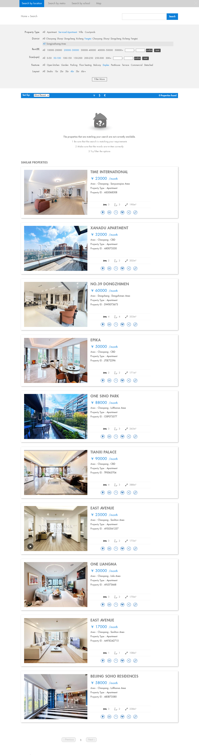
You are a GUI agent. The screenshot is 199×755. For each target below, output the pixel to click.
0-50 (49, 58)
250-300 (99, 58)
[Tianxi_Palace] (103, 493)
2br (61, 71)
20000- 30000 (71, 50)
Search (33, 16)
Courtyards (90, 32)
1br (56, 71)
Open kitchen (53, 65)
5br (77, 71)
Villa (81, 32)
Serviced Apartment (67, 32)
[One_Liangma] (103, 605)
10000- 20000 (54, 50)
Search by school (81, 3)
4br (72, 71)
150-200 (78, 58)
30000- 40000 (88, 50)
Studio (50, 71)
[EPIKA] (103, 380)
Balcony (97, 65)
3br (67, 71)
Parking (73, 65)
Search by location (32, 3)
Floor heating (85, 65)
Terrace (125, 65)
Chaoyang (51, 39)
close (196, 3)
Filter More (99, 79)
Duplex (106, 65)
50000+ (119, 50)
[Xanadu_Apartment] (103, 268)
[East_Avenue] (103, 549)
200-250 (88, 58)
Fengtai (88, 39)
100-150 (67, 58)
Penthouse (115, 65)
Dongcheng (69, 39)
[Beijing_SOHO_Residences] (103, 717)
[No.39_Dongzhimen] (103, 324)
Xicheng (79, 39)
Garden (64, 65)
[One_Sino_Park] (103, 436)
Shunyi (60, 39)
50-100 (57, 58)
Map (98, 3)
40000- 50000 (105, 50)
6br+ (83, 71)
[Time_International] (103, 212)
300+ (108, 58)
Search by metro (56, 3)
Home (24, 16)
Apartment (52, 32)
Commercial (136, 65)
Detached (148, 65)
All (44, 32)
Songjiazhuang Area (56, 44)
